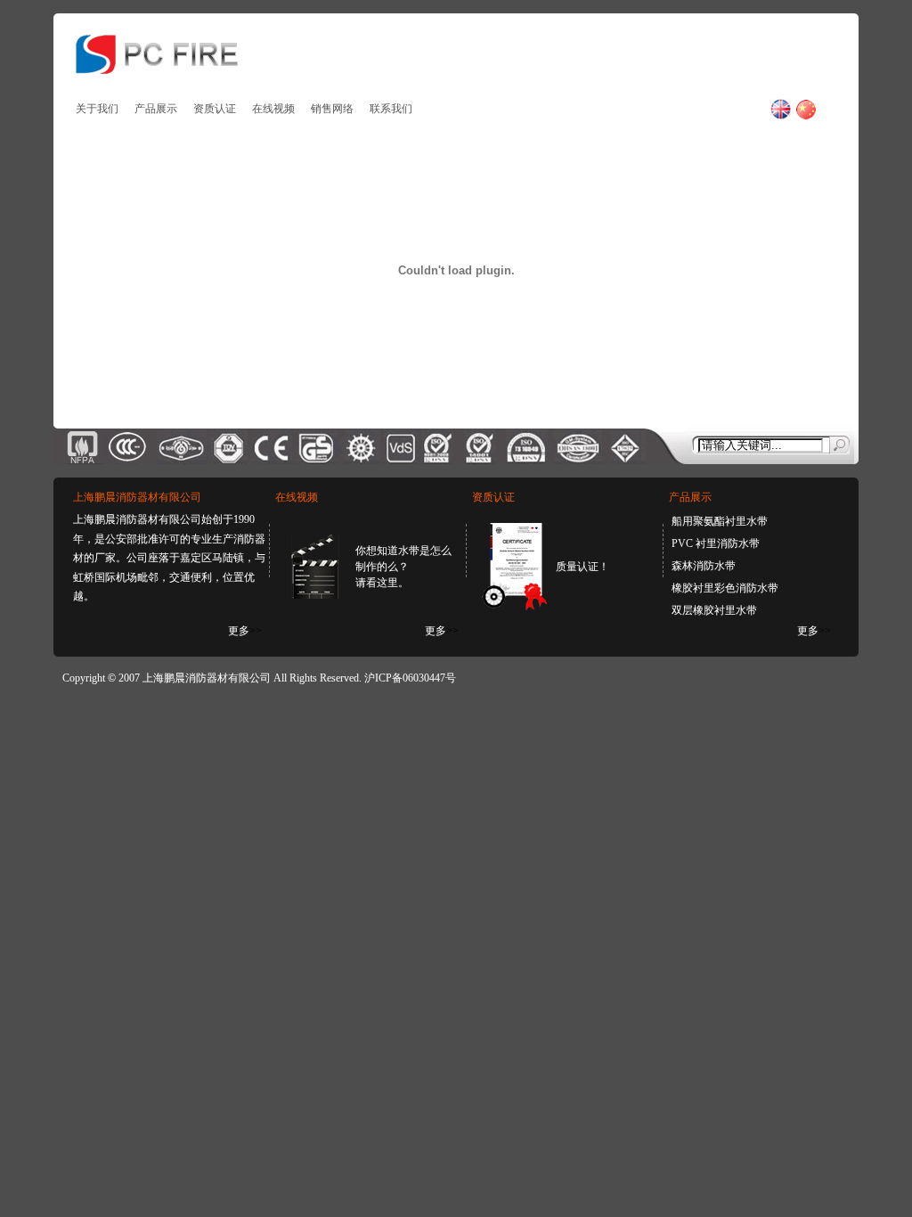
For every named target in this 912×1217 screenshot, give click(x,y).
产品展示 (155, 108)
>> (245, 631)
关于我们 (97, 108)
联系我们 (391, 108)
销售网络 (332, 108)
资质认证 (214, 108)
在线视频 (273, 108)
